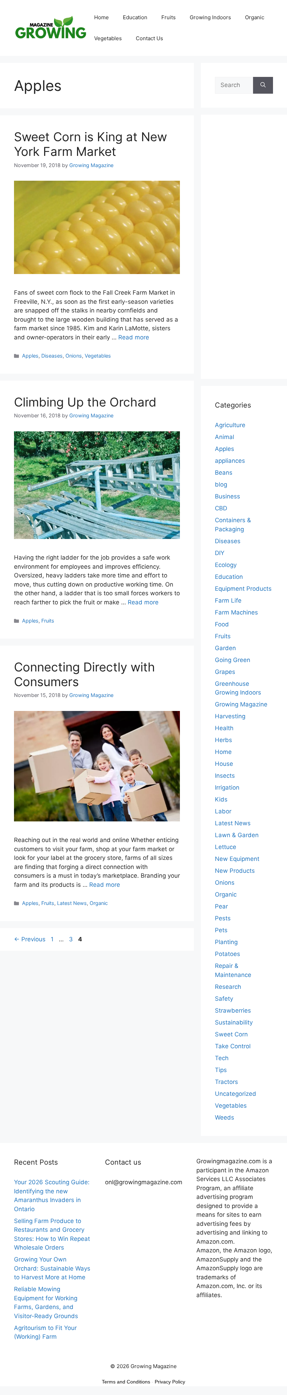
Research (228, 986)
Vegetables (108, 38)
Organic (254, 17)
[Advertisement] (244, 251)
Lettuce (225, 846)
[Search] (263, 85)
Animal (224, 436)
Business (227, 496)
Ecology (226, 564)
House (224, 763)
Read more (133, 337)
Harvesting (230, 716)
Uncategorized (235, 1093)
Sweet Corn (231, 1034)
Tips (221, 1069)
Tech (222, 1058)
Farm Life (228, 600)
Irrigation (227, 787)
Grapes (225, 671)
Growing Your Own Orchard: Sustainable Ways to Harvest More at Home (52, 1268)
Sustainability (234, 1022)
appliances (230, 460)
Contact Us (149, 38)
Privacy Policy (170, 1382)
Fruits (168, 17)
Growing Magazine (241, 704)
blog (221, 484)
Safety (224, 998)
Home (101, 17)
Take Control (233, 1046)
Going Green (232, 659)
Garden (225, 648)
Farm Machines (236, 612)
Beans (223, 472)
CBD (221, 508)
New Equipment (237, 858)
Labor (223, 811)
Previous (30, 939)
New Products (235, 870)
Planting (226, 942)
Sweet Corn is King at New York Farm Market (90, 144)
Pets (221, 930)
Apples (30, 356)
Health (224, 728)
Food (222, 624)
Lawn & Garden (237, 835)
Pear (221, 906)
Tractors (226, 1081)
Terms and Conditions (126, 1382)
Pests (223, 918)
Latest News (72, 903)
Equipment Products (243, 588)
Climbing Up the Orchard (85, 402)
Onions (73, 356)
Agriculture (230, 425)
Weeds (224, 1117)
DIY (219, 552)
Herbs (223, 739)
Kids (221, 799)
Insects (225, 775)
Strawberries (233, 1010)
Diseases (52, 356)
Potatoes (227, 953)
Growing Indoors (210, 17)
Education (135, 17)
